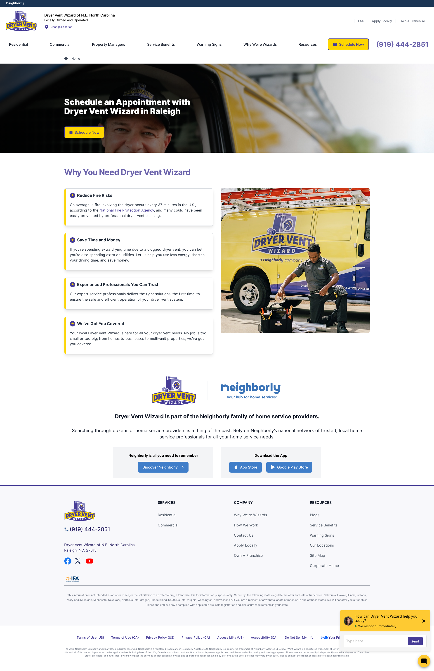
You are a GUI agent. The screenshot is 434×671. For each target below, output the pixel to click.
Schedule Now (87, 132)
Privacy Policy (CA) (196, 637)
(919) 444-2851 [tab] (402, 44)
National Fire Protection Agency (126, 210)
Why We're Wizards (250, 515)
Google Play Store (292, 467)
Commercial (168, 525)
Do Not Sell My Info (299, 637)
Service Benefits (323, 525)
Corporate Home (324, 565)
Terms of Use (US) (90, 637)
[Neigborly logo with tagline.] (251, 390)
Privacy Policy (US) (160, 637)
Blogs (314, 515)
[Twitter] (78, 561)
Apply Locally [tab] (382, 21)
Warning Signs (322, 535)
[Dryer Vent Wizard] (21, 20)
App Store (248, 467)
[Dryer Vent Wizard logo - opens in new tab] (174, 391)
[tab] (18, 44)
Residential (167, 515)
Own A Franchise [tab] (412, 21)
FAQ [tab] (361, 21)
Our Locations (322, 545)
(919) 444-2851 (90, 529)
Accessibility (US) (230, 637)
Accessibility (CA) (264, 637)
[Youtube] (89, 561)
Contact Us (243, 535)
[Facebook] (67, 561)
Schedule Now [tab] (351, 44)
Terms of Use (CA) (125, 637)
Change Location (61, 27)
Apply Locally (245, 545)
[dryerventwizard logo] (103, 511)
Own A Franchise (248, 555)
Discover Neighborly (160, 467)
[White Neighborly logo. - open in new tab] (14, 3)
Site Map (317, 555)
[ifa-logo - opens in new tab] (72, 579)
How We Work (246, 525)
